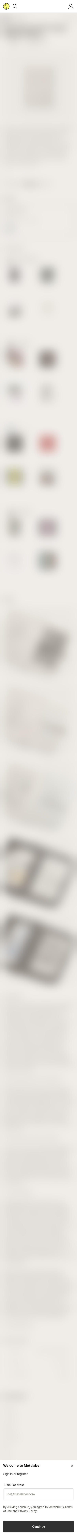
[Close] (72, 1466)
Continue (38, 1526)
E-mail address (14, 1485)
